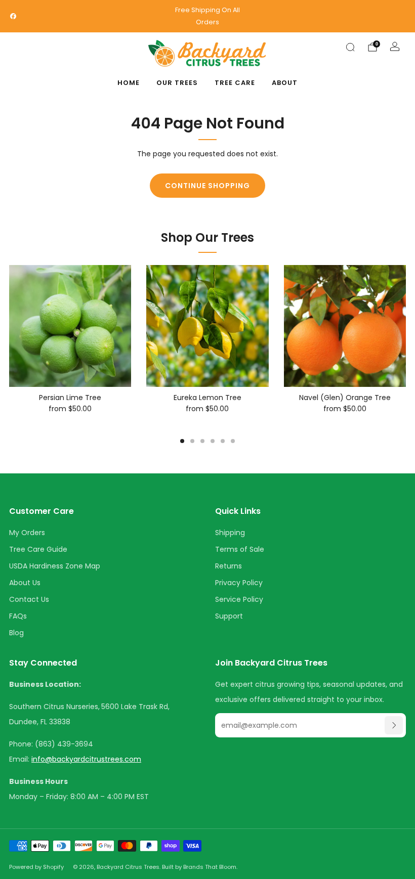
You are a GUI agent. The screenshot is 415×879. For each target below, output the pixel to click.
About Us (24, 583)
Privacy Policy (239, 583)
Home (128, 82)
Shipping (230, 533)
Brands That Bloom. (210, 867)
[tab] (182, 441)
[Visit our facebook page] (13, 16)
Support (229, 616)
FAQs (18, 616)
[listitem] (207, 16)
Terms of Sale (239, 549)
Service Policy (239, 599)
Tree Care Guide (38, 549)
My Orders (27, 533)
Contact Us (29, 599)
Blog (16, 633)
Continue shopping (207, 186)
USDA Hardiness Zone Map (54, 566)
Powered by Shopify (36, 867)
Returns (228, 566)
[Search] (350, 47)
